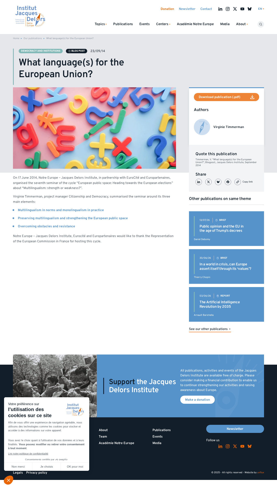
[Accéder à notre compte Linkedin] (220, 9)
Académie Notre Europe (195, 24)
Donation (167, 9)
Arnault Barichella (204, 315)
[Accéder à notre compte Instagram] (228, 9)
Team (103, 436)
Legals (18, 472)
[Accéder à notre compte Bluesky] (250, 9)
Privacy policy (36, 472)
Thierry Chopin (202, 277)
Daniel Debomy (202, 239)
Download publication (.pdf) (219, 97)
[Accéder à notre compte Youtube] (242, 9)
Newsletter (187, 9)
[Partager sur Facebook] (228, 182)
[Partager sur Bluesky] (218, 182)
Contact (206, 9)
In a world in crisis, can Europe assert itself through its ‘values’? (225, 266)
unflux (260, 472)
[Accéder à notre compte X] (235, 9)
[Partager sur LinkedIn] (198, 182)
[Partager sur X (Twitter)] (208, 182)
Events (144, 24)
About (103, 430)
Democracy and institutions (40, 51)
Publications (123, 24)
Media (225, 24)
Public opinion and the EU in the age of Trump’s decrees (222, 228)
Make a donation (197, 399)
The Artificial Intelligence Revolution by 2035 (220, 304)
